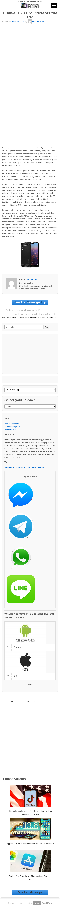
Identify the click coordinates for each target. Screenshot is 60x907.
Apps (33, 467)
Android (27, 467)
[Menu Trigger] (54, 5)
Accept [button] (37, 903)
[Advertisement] (30, 54)
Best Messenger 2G (13, 424)
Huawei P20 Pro (37, 317)
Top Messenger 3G (12, 426)
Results (30, 685)
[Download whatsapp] (22, 559)
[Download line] (22, 590)
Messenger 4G (11, 429)
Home (14, 702)
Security (40, 467)
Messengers (9, 467)
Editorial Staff (38, 21)
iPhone (19, 467)
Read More (47, 903)
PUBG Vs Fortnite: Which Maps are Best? (22, 310)
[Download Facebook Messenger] (22, 496)
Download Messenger (30, 892)
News (14, 317)
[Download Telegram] (22, 527)
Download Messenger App (30, 302)
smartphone (51, 317)
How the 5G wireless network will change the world (34, 314)
